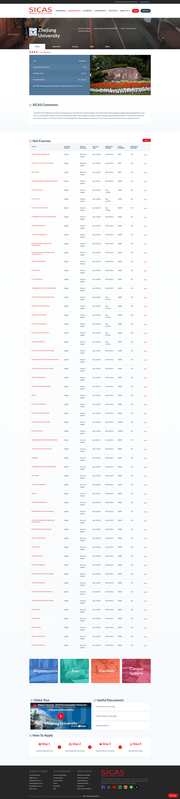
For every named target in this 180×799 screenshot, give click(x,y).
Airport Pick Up (58, 780)
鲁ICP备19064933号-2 (91, 796)
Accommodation (58, 778)
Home (37, 46)
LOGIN (135, 11)
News (107, 46)
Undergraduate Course (36, 783)
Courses (75, 46)
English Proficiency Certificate (105, 716)
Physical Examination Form (104, 706)
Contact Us (80, 786)
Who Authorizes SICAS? (84, 788)
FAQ (54, 788)
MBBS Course (33, 778)
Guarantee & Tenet (82, 783)
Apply (145, 154)
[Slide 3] (123, 93)
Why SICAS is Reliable (83, 775)
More (146, 140)
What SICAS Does (82, 780)
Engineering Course (35, 780)
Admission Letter (101, 725)
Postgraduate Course (35, 786)
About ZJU (56, 46)
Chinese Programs (34, 775)
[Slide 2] (120, 93)
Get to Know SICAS (82, 778)
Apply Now (145, 11)
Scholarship (56, 786)
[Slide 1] (117, 93)
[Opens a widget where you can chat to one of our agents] (173, 795)
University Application (59, 775)
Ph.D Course (33, 788)
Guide (91, 46)
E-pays (55, 783)
